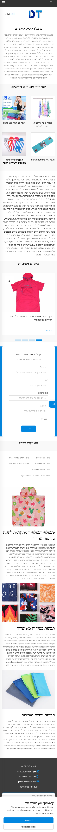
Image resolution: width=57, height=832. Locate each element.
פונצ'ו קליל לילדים (43, 458)
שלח (29, 428)
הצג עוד (49, 330)
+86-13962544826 (24, 772)
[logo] (35, 14)
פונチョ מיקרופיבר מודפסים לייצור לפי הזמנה (14, 161)
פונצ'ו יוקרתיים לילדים (41, 470)
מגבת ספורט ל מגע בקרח (14, 123)
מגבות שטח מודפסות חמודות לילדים (42, 125)
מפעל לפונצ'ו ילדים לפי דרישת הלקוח (35, 475)
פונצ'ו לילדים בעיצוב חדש (19, 464)
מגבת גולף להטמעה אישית (43, 159)
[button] (39, 340)
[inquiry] (52, 404)
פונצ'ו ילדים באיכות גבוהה (19, 458)
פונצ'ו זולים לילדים (42, 464)
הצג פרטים (43, 107)
